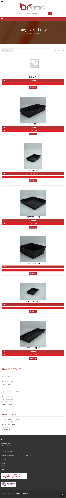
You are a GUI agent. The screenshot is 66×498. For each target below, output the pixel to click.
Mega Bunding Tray (33, 217)
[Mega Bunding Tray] (33, 203)
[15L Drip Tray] (33, 291)
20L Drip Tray (33, 170)
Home (24, 34)
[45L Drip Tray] (34, 63)
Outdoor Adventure (8, 381)
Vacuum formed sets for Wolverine (12, 422)
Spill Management (32, 34)
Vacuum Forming (7, 404)
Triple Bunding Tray (33, 348)
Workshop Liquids (8, 427)
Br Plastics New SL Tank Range (11, 419)
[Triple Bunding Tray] (33, 334)
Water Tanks (6, 374)
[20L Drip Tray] (33, 156)
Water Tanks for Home (9, 424)
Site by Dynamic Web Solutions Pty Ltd (21, 493)
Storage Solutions (8, 376)
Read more (34, 80)
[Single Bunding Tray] (33, 249)
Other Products (7, 384)
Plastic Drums (6, 429)
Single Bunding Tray (33, 263)
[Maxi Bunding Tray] (33, 110)
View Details (34, 83)
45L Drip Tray (33, 77)
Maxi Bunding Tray (33, 124)
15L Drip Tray (33, 301)
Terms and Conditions (6, 495)
